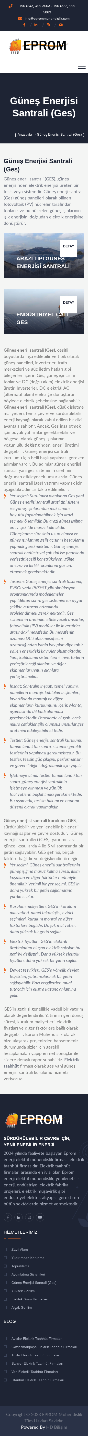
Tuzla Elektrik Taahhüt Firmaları (35, 1355)
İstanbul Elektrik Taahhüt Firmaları (37, 1380)
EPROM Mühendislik (62, 1415)
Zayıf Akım (19, 1249)
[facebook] (25, 25)
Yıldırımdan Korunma (27, 1258)
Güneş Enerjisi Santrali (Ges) (33, 1283)
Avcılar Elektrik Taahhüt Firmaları (37, 1339)
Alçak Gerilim (21, 1307)
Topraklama (20, 1266)
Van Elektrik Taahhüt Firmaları (34, 1372)
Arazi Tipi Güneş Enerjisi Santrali (43, 262)
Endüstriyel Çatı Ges (42, 318)
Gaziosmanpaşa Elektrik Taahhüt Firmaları (44, 1347)
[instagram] (49, 25)
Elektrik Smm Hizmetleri (29, 1299)
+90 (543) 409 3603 (35, 6)
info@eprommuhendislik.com (47, 18)
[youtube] (62, 25)
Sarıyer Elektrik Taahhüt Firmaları (37, 1363)
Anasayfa (25, 134)
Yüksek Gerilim (23, 1291)
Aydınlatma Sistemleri (28, 1274)
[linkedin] (36, 25)
